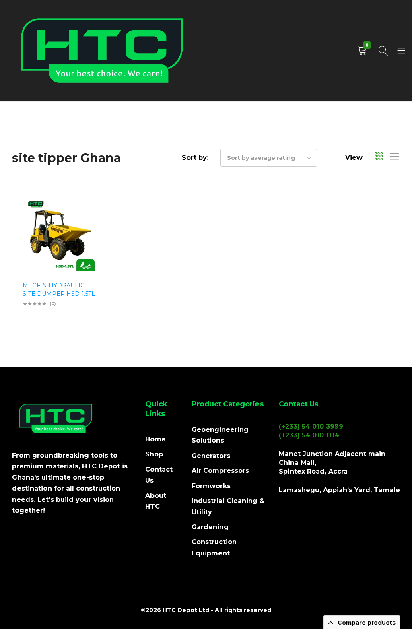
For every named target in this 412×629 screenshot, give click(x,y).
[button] (88, 239)
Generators (211, 456)
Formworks (211, 486)
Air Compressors (220, 470)
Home (155, 439)
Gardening (210, 527)
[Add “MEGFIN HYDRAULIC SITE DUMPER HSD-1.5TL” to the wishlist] (88, 218)
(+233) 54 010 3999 (311, 426)
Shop (154, 454)
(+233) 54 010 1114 (309, 435)
